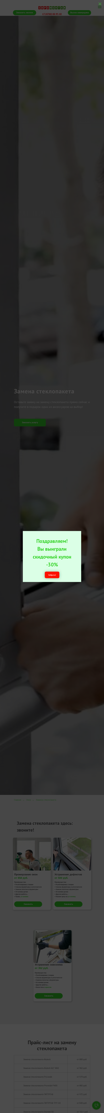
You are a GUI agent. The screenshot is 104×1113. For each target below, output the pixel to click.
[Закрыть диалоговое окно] (100, 4)
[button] (52, 575)
